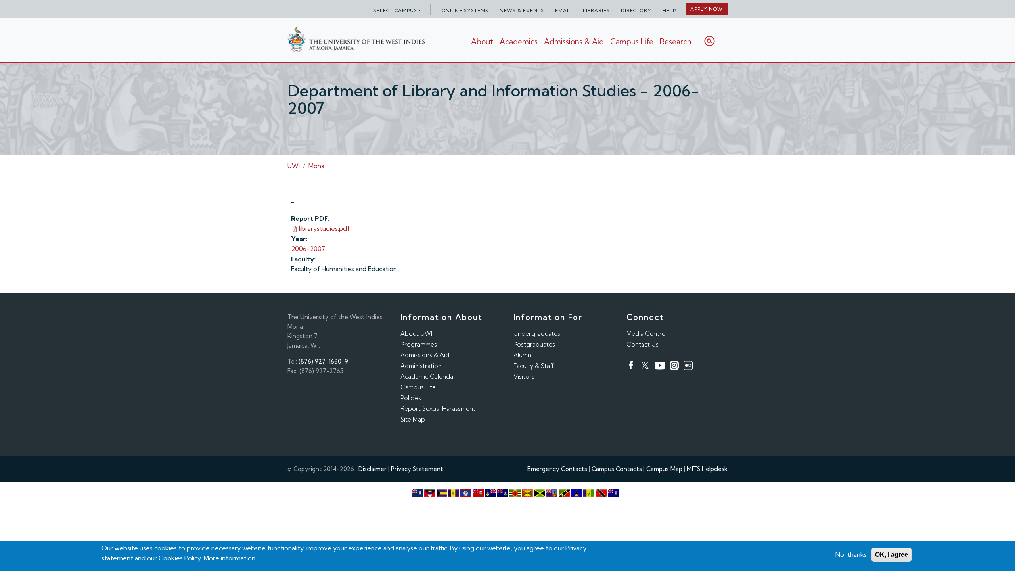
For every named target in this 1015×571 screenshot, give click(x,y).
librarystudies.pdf (324, 228)
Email (563, 10)
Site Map (412, 419)
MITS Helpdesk (707, 469)
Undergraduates (536, 333)
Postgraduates (534, 344)
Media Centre (645, 333)
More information (229, 558)
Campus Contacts (617, 469)
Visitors (523, 376)
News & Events (522, 10)
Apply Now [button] (706, 9)
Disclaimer (372, 469)
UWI (293, 166)
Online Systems (465, 10)
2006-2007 (308, 249)
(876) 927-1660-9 (323, 361)
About (482, 41)
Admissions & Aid (574, 41)
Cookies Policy (180, 558)
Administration (421, 366)
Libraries (596, 10)
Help (669, 10)
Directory (636, 10)
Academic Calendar (428, 376)
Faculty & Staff (533, 366)
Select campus (395, 10)
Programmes (418, 344)
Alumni (522, 355)
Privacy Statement (417, 469)
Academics (519, 41)
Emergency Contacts (557, 469)
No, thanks (851, 554)
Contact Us (642, 344)
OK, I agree (891, 554)
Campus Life (631, 41)
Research (675, 41)
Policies (410, 398)
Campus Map (664, 469)
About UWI (416, 333)
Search (709, 41)
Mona (316, 166)
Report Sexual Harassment (437, 408)
